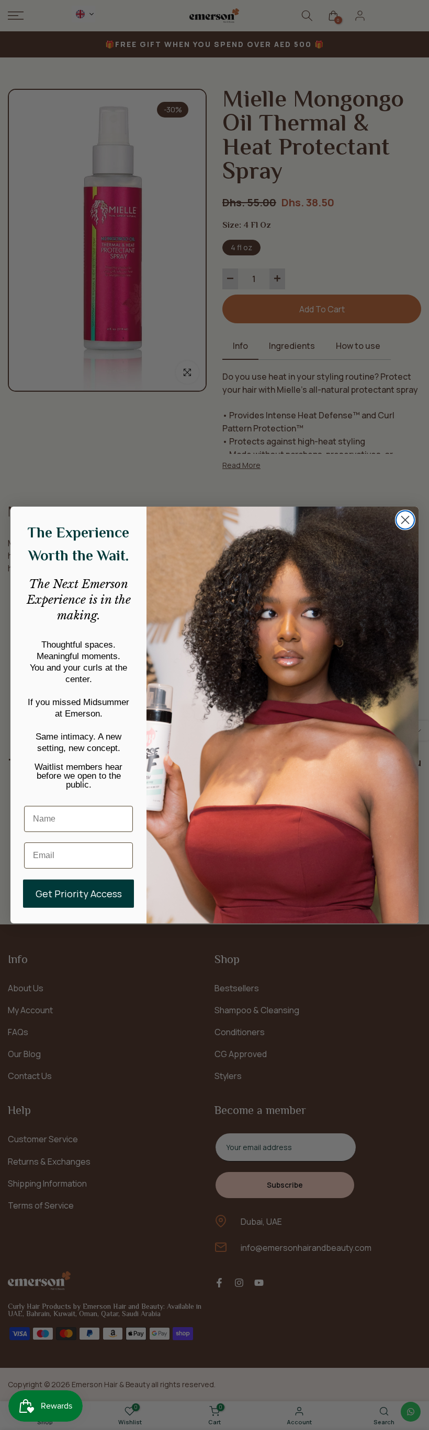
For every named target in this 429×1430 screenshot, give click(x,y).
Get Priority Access (79, 893)
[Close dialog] (405, 520)
